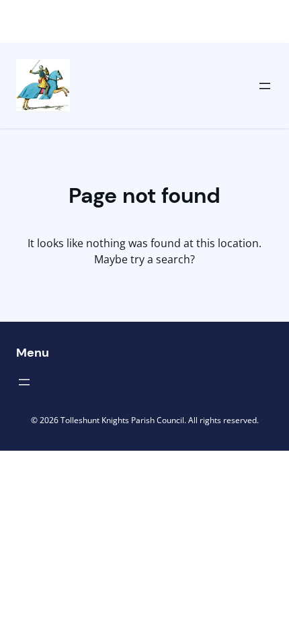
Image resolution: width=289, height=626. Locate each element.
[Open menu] (265, 86)
